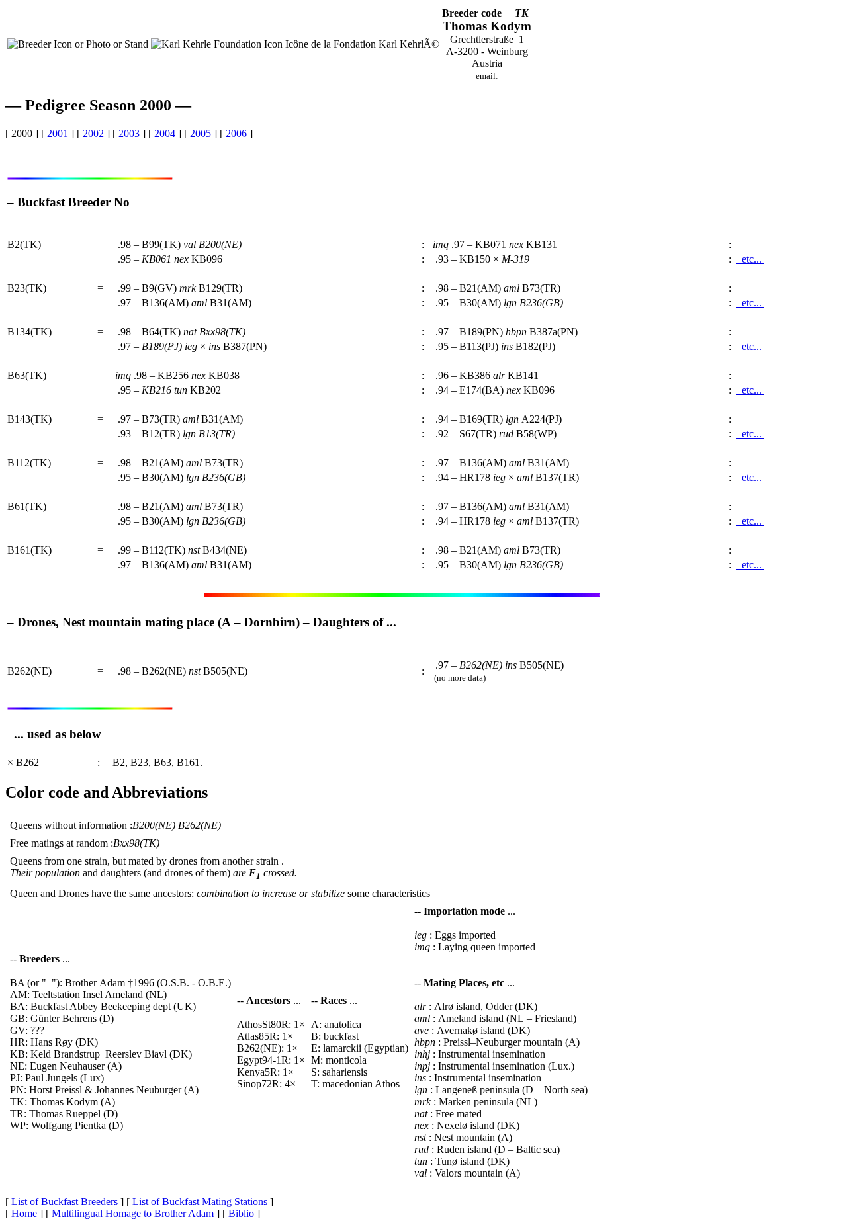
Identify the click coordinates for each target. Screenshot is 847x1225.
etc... (750, 259)
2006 (236, 133)
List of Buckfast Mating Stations (200, 1201)
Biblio (241, 1213)
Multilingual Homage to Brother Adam (132, 1213)
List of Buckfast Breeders (64, 1201)
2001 (57, 133)
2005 (200, 133)
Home (24, 1213)
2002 (93, 133)
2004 (165, 133)
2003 (129, 133)
